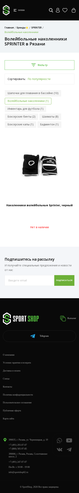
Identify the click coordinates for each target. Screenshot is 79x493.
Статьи (6, 378)
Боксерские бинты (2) (21, 116)
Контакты (7, 386)
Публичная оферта (12, 410)
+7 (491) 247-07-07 (18, 462)
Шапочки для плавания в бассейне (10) (32, 93)
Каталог (71, 318)
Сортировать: (17, 79)
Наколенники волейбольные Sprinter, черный (39, 205)
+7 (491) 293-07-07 (18, 445)
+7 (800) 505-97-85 (18, 448)
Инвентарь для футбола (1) (25, 108)
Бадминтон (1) (49, 124)
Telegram (44, 336)
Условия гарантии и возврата (17, 362)
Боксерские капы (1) (20, 124)
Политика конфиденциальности (18, 394)
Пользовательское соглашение (17, 402)
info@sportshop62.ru (18, 472)
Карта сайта (8, 418)
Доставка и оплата (11, 370)
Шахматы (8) (50, 116)
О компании (8, 355)
